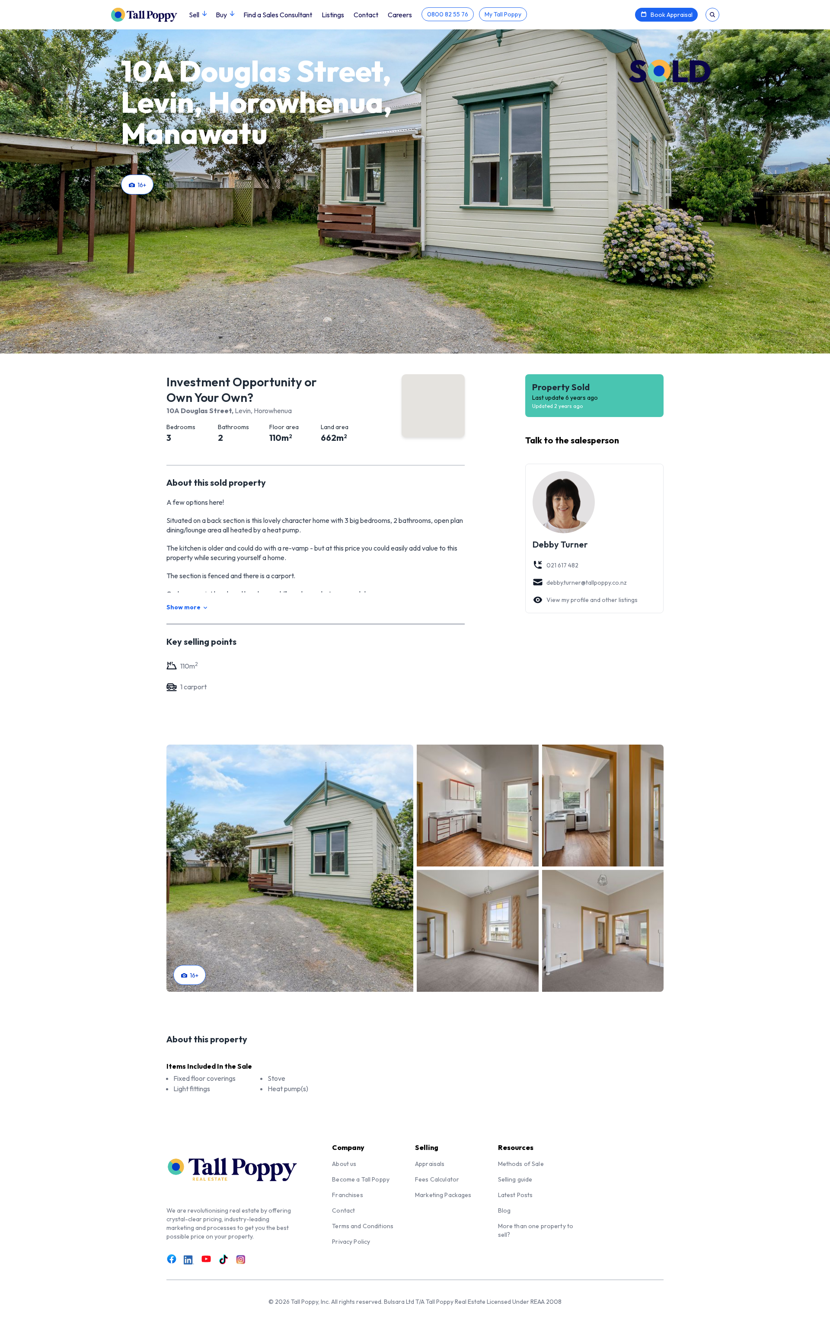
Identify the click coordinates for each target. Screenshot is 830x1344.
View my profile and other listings (592, 600)
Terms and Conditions (362, 1226)
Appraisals (429, 1164)
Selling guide (515, 1179)
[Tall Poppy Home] (150, 14)
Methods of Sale (521, 1164)
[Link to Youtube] (206, 1259)
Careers (400, 14)
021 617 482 (562, 565)
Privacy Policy (351, 1241)
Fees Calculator (437, 1179)
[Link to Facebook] (171, 1259)
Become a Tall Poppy (360, 1179)
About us (344, 1164)
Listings (333, 14)
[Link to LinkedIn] (189, 1260)
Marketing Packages (443, 1195)
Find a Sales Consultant (277, 14)
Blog (504, 1210)
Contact (366, 14)
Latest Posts (515, 1195)
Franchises (347, 1195)
